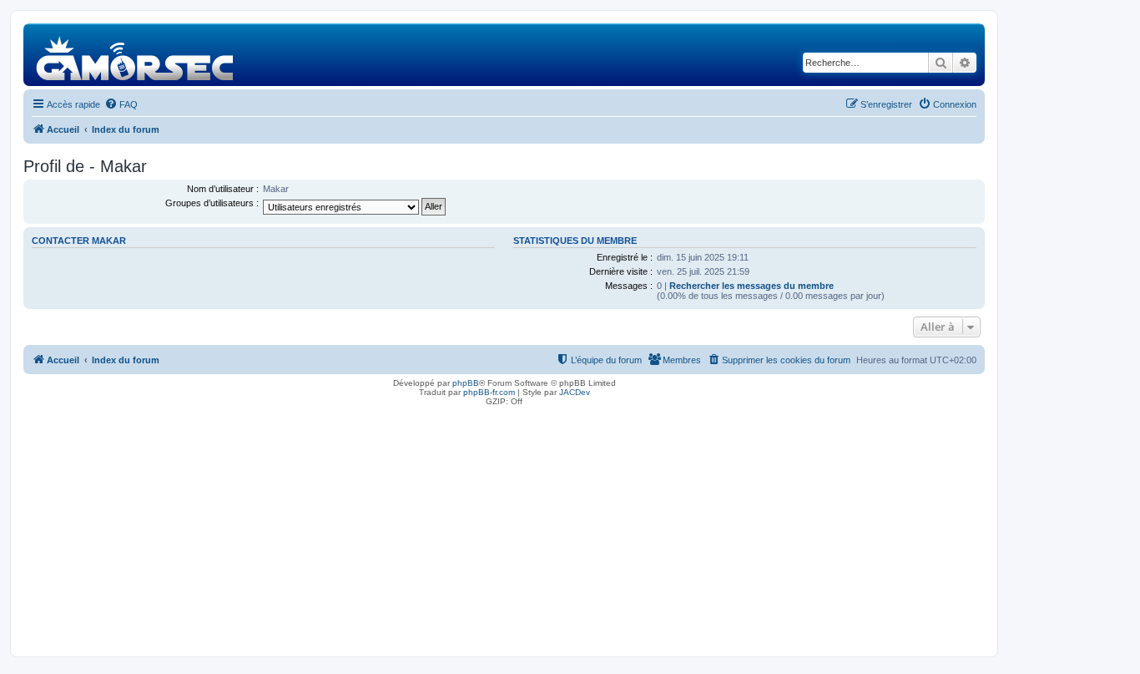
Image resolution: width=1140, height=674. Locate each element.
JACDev (574, 392)
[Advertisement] (504, 527)
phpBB (465, 383)
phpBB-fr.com (489, 392)
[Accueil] (136, 55)
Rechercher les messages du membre (751, 286)
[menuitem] (121, 104)
